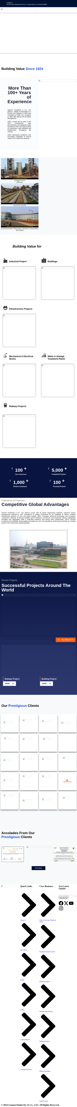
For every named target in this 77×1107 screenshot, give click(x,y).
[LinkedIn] (74, 3)
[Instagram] (76, 3)
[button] (57, 9)
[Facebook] (73, 3)
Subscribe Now (63, 898)
